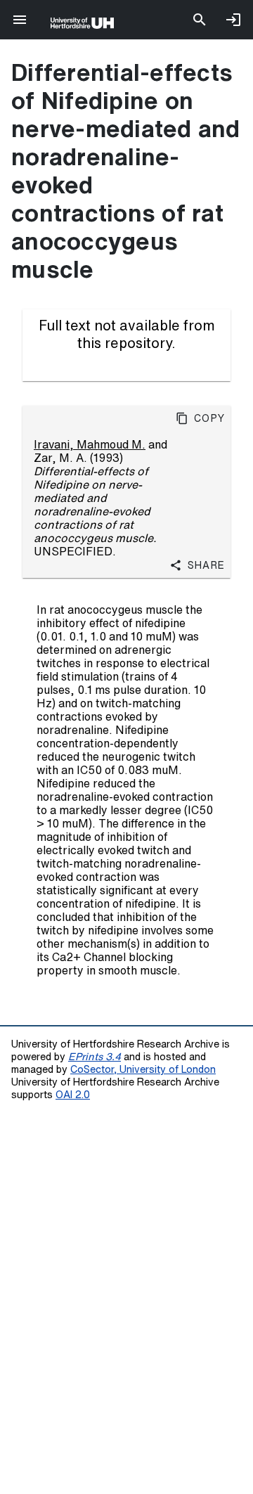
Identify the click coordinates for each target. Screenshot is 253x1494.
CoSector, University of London (143, 1069)
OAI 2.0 (73, 1094)
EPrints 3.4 (94, 1056)
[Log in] (233, 20)
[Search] (199, 20)
